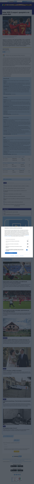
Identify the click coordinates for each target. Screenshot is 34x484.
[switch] (27, 241)
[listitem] (17, 239)
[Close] (31, 228)
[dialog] (17, 242)
